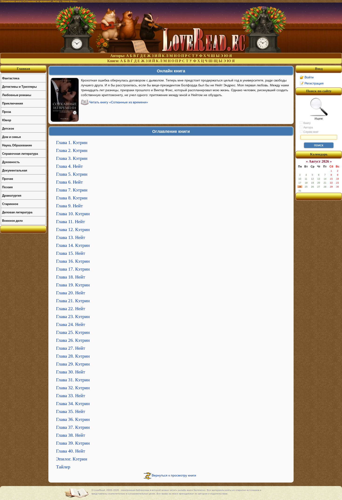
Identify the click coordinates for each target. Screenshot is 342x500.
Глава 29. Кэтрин (73, 363)
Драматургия (11, 195)
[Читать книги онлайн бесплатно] (171, 52)
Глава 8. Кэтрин (71, 197)
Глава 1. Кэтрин (71, 142)
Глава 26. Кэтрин (73, 340)
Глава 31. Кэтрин (73, 379)
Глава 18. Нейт (70, 276)
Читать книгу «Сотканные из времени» (118, 102)
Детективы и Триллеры (19, 86)
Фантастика (10, 78)
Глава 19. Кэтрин (73, 284)
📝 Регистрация (312, 83)
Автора (308, 127)
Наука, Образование (17, 145)
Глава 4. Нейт (69, 166)
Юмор (6, 120)
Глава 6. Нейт (69, 182)
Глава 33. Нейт (70, 395)
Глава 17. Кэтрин (73, 269)
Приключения (12, 103)
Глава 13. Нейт (70, 237)
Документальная (14, 170)
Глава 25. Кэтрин (73, 332)
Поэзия (7, 187)
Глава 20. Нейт (70, 292)
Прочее (7, 178)
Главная (23, 68)
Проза (6, 111)
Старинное (10, 203)
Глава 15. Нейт (70, 253)
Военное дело (12, 220)
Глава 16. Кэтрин (73, 261)
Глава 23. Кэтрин (73, 316)
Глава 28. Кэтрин (73, 356)
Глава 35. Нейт (70, 411)
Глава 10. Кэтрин (73, 213)
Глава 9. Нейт (69, 205)
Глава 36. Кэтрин (73, 419)
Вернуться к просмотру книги (174, 475)
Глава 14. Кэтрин (73, 245)
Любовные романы (16, 95)
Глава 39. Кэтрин (73, 443)
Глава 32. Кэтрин (73, 387)
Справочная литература (20, 153)
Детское (8, 128)
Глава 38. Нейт (70, 435)
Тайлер (63, 466)
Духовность (11, 162)
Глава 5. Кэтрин (71, 174)
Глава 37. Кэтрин (73, 427)
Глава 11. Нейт (70, 221)
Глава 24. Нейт (70, 324)
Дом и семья (11, 136)
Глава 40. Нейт (70, 450)
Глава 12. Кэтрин (73, 229)
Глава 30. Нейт (70, 371)
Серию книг (311, 132)
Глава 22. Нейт (70, 308)
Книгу (307, 123)
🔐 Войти (307, 77)
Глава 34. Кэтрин (73, 403)
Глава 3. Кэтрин (71, 158)
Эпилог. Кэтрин (71, 458)
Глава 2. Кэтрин (71, 150)
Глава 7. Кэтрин (71, 189)
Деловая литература (17, 212)
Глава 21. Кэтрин (73, 300)
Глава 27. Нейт (70, 348)
